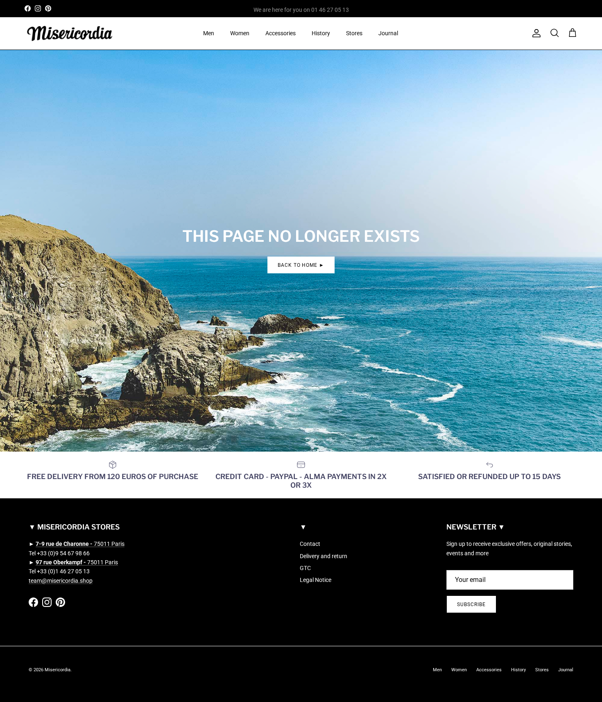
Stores (354, 33)
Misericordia (57, 669)
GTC (305, 568)
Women (239, 33)
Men (208, 33)
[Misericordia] (70, 33)
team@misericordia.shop (61, 580)
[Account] (534, 33)
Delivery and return (323, 556)
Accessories (280, 33)
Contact (310, 544)
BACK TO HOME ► (301, 265)
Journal (388, 33)
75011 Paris (80, 544)
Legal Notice (315, 580)
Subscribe (471, 604)
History (321, 33)
